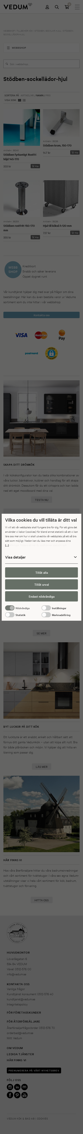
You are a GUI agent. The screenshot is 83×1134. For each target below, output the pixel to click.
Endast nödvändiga (41, 596)
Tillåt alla (41, 572)
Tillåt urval (41, 584)
